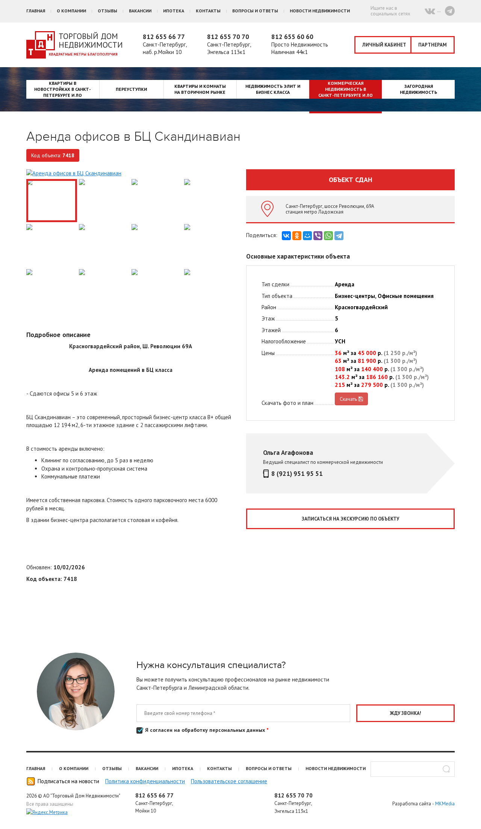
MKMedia (445, 803)
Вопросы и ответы (255, 11)
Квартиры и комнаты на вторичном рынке (200, 89)
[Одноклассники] (296, 235)
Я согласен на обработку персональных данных (206, 730)
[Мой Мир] (307, 235)
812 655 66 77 (164, 37)
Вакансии (140, 11)
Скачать (349, 399)
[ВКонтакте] (286, 235)
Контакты (208, 11)
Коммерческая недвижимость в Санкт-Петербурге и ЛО (345, 89)
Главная (35, 11)
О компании (71, 11)
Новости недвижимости (320, 11)
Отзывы (107, 11)
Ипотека (173, 11)
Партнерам (432, 45)
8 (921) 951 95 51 (297, 473)
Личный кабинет (384, 45)
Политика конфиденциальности (145, 781)
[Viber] (317, 235)
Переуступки (131, 89)
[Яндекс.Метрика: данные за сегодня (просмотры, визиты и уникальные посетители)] (47, 812)
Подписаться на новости (68, 781)
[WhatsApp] (328, 235)
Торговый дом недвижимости (91, 40)
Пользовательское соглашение (229, 781)
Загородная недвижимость (418, 89)
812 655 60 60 (292, 37)
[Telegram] (338, 235)
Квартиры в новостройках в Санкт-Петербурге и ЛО (62, 89)
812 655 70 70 (228, 37)
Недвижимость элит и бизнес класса (272, 89)
